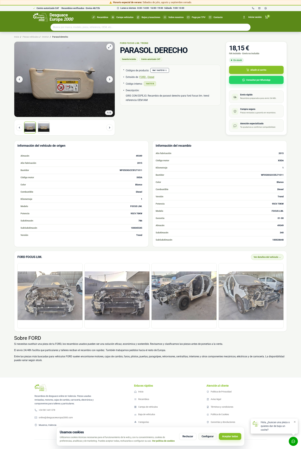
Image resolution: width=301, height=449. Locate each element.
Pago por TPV (198, 17)
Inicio (140, 391)
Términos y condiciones (222, 407)
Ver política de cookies (163, 441)
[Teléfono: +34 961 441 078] (253, 8)
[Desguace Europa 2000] (40, 387)
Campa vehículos (124, 17)
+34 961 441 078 (47, 410)
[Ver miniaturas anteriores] (19, 127)
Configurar (208, 436)
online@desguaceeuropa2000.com (56, 417)
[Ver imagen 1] (30, 128)
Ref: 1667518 (158, 70)
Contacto (218, 17)
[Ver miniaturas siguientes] (109, 127)
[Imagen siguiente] (109, 79)
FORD (142, 77)
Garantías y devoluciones (223, 422)
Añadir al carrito (258, 70)
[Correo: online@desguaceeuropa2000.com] (259, 8)
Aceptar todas (230, 436)
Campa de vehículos (148, 407)
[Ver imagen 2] (44, 128)
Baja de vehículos (146, 414)
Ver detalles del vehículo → (267, 257)
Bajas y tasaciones (151, 17)
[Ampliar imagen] (109, 47)
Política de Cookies (220, 414)
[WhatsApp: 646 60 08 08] (265, 8)
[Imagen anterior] (19, 79)
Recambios (102, 17)
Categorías (143, 422)
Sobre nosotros (176, 17)
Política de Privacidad (221, 391)
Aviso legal (216, 399)
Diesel (151, 77)
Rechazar (187, 436)
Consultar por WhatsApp (258, 80)
